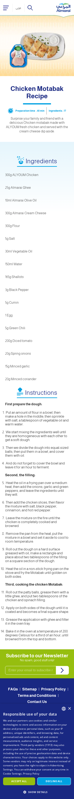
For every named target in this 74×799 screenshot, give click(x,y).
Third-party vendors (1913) (37, 745)
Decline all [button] (54, 781)
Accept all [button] (19, 781)
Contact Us (37, 702)
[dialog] (37, 751)
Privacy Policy (53, 689)
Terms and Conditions (37, 696)
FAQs (13, 689)
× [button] (69, 708)
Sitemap (29, 689)
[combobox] (64, 709)
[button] (37, 792)
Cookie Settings (12, 773)
